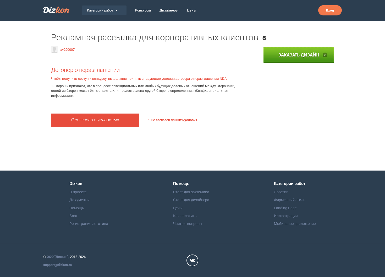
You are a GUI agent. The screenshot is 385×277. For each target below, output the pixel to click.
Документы (79, 200)
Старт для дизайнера (191, 200)
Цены (191, 10)
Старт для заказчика (191, 192)
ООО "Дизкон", (58, 257)
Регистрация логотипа (88, 224)
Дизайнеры (169, 10)
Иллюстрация (286, 216)
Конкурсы (143, 10)
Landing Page (285, 208)
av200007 (67, 50)
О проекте (77, 192)
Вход (330, 10)
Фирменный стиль (289, 200)
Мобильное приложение (295, 224)
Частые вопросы (187, 224)
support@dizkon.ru (57, 265)
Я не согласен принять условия (172, 120)
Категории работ (100, 10)
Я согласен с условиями (95, 119)
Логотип (281, 192)
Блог (73, 216)
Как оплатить (185, 216)
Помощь (76, 208)
